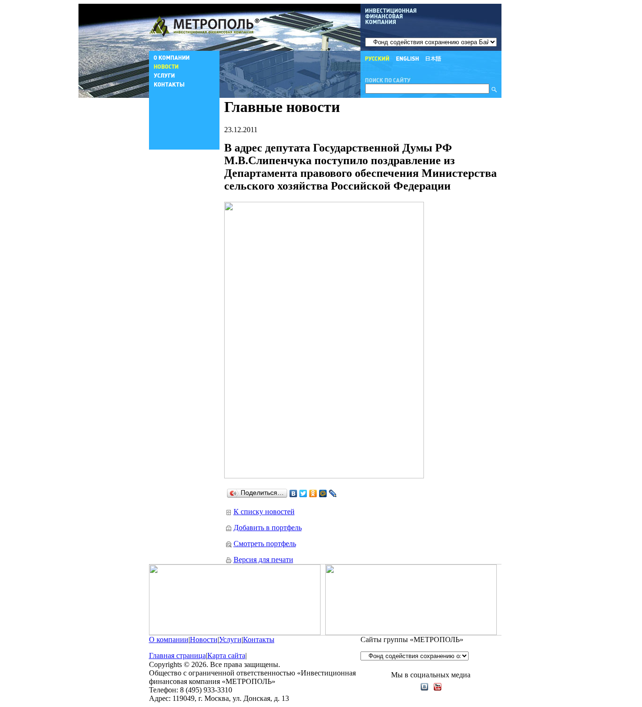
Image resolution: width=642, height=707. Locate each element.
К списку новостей (264, 512)
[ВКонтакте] (293, 493)
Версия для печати (263, 560)
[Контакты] (184, 86)
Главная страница (177, 655)
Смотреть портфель (265, 544)
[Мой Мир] (323, 493)
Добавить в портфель (268, 528)
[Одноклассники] (313, 493)
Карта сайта (226, 655)
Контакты (258, 639)
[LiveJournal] (333, 493)
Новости (204, 639)
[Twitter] (303, 493)
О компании (168, 639)
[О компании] (184, 60)
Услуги (230, 639)
